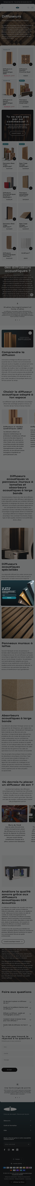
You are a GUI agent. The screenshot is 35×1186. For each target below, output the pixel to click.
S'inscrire (9, 597)
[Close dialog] (33, 581)
